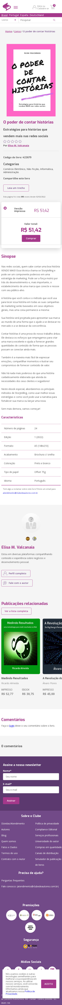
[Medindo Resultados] (20, 646)
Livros (17, 31)
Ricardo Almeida (10, 683)
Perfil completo (17, 573)
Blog (3, 835)
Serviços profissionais (46, 835)
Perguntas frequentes (12, 880)
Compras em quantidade (48, 847)
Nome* (7, 771)
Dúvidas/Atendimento (13, 823)
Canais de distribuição (47, 853)
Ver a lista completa (16, 611)
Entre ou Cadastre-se (43, 7)
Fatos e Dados (9, 847)
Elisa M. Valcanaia (18, 145)
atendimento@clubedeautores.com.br (20, 493)
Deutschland (37, 15)
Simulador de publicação (48, 861)
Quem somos (8, 841)
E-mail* (7, 784)
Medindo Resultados (14, 678)
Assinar (11, 800)
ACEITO (48, 983)
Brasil (4, 15)
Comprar (31, 238)
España (24, 15)
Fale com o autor (18, 582)
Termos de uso (9, 853)
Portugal (14, 15)
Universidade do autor (47, 841)
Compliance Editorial (46, 829)
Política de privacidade (47, 823)
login (11, 725)
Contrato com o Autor (13, 859)
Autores (5, 829)
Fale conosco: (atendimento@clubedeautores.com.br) (30, 886)
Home (8, 31)
